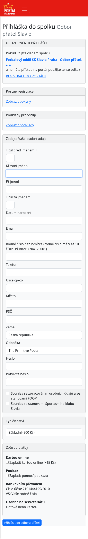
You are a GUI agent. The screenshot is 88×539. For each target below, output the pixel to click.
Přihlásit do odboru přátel (22, 523)
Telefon (11, 264)
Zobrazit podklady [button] (20, 125)
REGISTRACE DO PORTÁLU (26, 76)
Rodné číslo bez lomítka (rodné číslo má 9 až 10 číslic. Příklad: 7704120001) (42, 246)
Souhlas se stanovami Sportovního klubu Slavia (42, 406)
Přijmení (12, 181)
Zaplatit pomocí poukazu (28, 475)
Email (10, 228)
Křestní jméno (17, 166)
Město (11, 296)
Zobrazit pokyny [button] (18, 101)
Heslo (10, 358)
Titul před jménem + (21, 150)
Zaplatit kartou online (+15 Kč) (32, 462)
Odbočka (13, 342)
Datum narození (18, 212)
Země (10, 327)
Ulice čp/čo (14, 280)
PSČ (9, 311)
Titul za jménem (18, 197)
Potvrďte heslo (17, 374)
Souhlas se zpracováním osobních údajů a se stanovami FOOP (45, 396)
